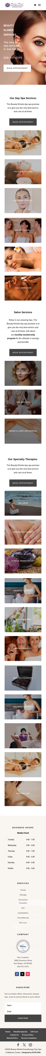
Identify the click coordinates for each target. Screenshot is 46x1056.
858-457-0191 (13, 57)
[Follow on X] (22, 974)
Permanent (23, 900)
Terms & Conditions (29, 1038)
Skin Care (23, 923)
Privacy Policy (27, 1035)
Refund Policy (12, 1038)
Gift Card (34, 1032)
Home (7, 1032)
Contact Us (14, 1035)
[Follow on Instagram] (28, 974)
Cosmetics (23, 903)
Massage (23, 895)
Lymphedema (23, 913)
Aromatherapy (23, 918)
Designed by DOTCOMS (31, 1052)
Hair (23, 908)
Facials (23, 890)
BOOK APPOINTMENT (17, 68)
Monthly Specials (20, 1032)
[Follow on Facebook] (17, 974)
